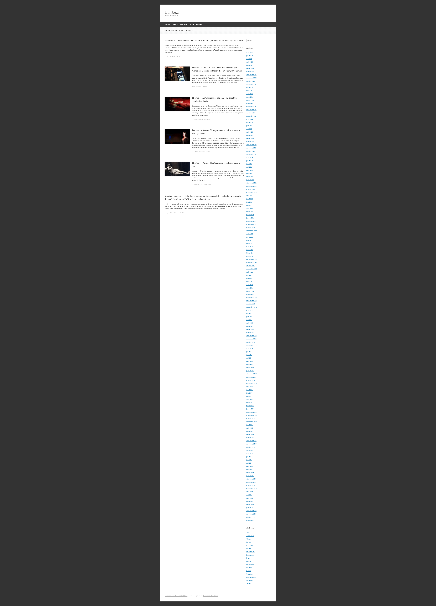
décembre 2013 (251, 511)
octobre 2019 (250, 304)
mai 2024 (249, 129)
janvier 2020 (250, 294)
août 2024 (249, 119)
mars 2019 (249, 326)
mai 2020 (249, 281)
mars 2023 (249, 173)
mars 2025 (249, 97)
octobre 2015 (250, 447)
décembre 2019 (251, 297)
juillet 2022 (249, 199)
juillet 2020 (249, 275)
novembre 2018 (251, 339)
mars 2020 (249, 288)
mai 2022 (249, 205)
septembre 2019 (251, 307)
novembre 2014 (251, 482)
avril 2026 (249, 62)
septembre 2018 (251, 345)
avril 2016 (249, 428)
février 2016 (250, 434)
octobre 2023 (250, 151)
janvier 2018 (250, 371)
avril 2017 (249, 399)
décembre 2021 (251, 221)
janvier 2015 (250, 476)
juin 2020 (249, 278)
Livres (248, 558)
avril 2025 (249, 94)
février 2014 (250, 504)
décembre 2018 (251, 336)
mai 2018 (249, 358)
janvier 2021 (250, 256)
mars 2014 (249, 501)
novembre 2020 (251, 262)
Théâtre (174, 24)
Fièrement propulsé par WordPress (176, 596)
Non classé (250, 564)
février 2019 (250, 329)
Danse (248, 542)
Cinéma (248, 539)
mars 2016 (249, 431)
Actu (247, 532)
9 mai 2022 (195, 87)
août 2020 (249, 272)
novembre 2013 (251, 514)
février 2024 (250, 138)
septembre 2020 (251, 269)
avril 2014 (249, 498)
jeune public (250, 555)
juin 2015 (249, 460)
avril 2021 (249, 246)
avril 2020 (249, 285)
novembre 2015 (251, 444)
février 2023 (250, 176)
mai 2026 (249, 59)
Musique (167, 24)
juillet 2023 (249, 160)
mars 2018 (249, 364)
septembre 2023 (251, 154)
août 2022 (249, 195)
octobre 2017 (250, 380)
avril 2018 (249, 361)
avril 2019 (249, 323)
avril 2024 (249, 132)
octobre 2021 (250, 227)
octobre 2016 (250, 418)
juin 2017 (249, 393)
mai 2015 (249, 463)
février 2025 (250, 100)
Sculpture (249, 574)
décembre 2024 (251, 106)
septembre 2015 (251, 450)
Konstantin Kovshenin (210, 596)
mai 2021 (249, 243)
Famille (191, 24)
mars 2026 (249, 65)
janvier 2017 (250, 409)
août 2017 (249, 386)
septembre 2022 (251, 192)
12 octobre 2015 (197, 152)
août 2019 (249, 310)
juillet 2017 (249, 390)
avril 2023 (249, 170)
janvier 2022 (250, 218)
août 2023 (249, 157)
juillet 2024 (249, 122)
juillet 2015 (249, 456)
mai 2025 (249, 90)
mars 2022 (249, 211)
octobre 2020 (250, 266)
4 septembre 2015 (170, 213)
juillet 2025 (249, 87)
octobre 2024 (250, 113)
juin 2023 (249, 164)
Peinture (249, 567)
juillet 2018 (249, 351)
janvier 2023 (250, 180)
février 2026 (250, 68)
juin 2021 (249, 240)
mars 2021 (249, 250)
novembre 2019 (251, 301)
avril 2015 (249, 466)
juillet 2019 (249, 313)
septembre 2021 (251, 231)
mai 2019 (249, 320)
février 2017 (250, 406)
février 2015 (250, 472)
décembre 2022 (251, 183)
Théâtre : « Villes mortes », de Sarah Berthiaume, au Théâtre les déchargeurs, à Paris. (204, 40)
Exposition (249, 545)
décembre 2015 (251, 441)
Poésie (248, 571)
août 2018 (249, 348)
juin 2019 (249, 316)
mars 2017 (249, 402)
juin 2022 (249, 202)
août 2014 (249, 492)
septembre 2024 (251, 116)
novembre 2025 (251, 78)
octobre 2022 (250, 189)
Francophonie (250, 552)
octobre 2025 (250, 81)
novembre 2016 (251, 415)
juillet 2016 (249, 425)
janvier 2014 (250, 507)
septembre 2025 (251, 84)
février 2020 (250, 291)
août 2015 (249, 453)
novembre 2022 (251, 186)
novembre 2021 (251, 224)
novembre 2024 (251, 110)
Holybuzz (172, 12)
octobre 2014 (250, 485)
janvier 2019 (250, 332)
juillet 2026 (249, 55)
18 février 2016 (196, 119)
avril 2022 (249, 208)
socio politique (251, 577)
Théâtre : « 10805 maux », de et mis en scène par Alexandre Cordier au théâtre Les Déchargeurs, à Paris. (217, 69)
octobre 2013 (250, 517)
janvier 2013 (250, 520)
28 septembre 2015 (198, 184)
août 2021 (249, 234)
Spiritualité (183, 24)
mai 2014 (249, 495)
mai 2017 (249, 396)
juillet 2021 (249, 237)
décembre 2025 (251, 75)
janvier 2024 (250, 141)
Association (250, 536)
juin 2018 (249, 355)
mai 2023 (249, 167)
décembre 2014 (251, 479)
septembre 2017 (251, 383)
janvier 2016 (250, 437)
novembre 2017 (251, 377)
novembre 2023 (251, 148)
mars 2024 (249, 135)
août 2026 (249, 52)
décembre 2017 (251, 374)
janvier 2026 (250, 71)
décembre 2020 (251, 259)
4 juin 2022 (168, 56)
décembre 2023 (251, 145)
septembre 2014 (251, 488)
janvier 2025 (250, 103)
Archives (199, 24)
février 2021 (250, 253)
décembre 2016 (251, 412)
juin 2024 (249, 125)
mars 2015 (249, 469)
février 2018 (250, 367)
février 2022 (250, 215)
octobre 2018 (250, 342)
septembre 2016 (251, 421)
